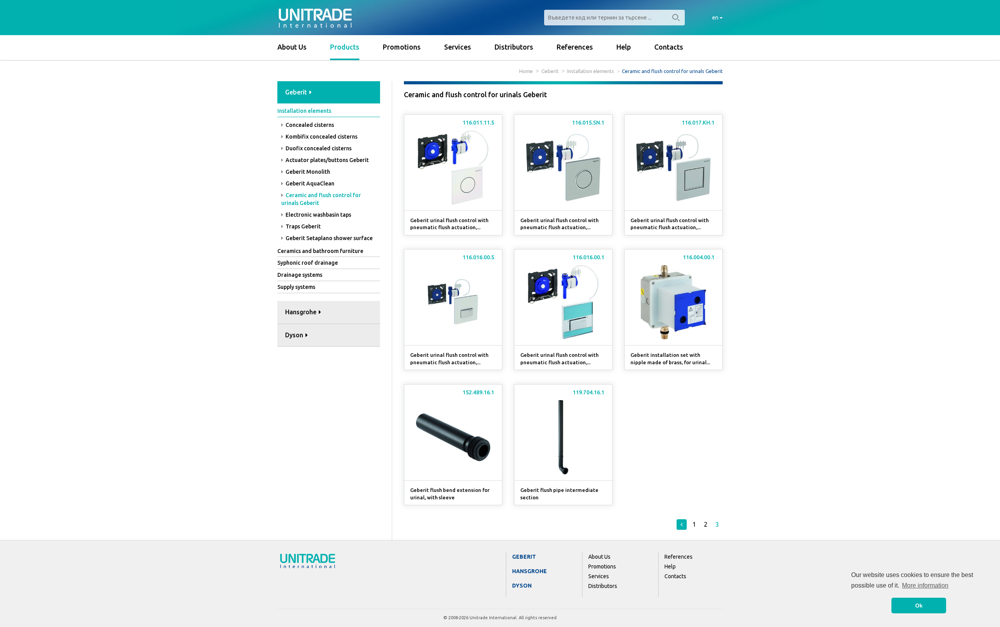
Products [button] (344, 47)
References (575, 47)
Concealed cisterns (309, 125)
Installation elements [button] (304, 111)
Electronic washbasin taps (317, 215)
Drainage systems (299, 275)
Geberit (550, 71)
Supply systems (296, 287)
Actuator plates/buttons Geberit (326, 160)
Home (526, 71)
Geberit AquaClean (309, 183)
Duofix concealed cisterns (318, 148)
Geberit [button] (297, 92)
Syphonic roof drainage (307, 263)
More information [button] (925, 585)
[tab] (328, 92)
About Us (292, 47)
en (716, 17)
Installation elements (590, 71)
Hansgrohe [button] (301, 311)
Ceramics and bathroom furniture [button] (320, 251)
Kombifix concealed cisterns (320, 137)
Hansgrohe (529, 571)
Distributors (514, 47)
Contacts (668, 47)
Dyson (522, 585)
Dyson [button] (295, 334)
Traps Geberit (302, 226)
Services (457, 47)
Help (623, 47)
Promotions (402, 47)
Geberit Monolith (307, 172)
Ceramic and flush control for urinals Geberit (321, 199)
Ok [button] (919, 605)
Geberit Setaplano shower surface (328, 238)
